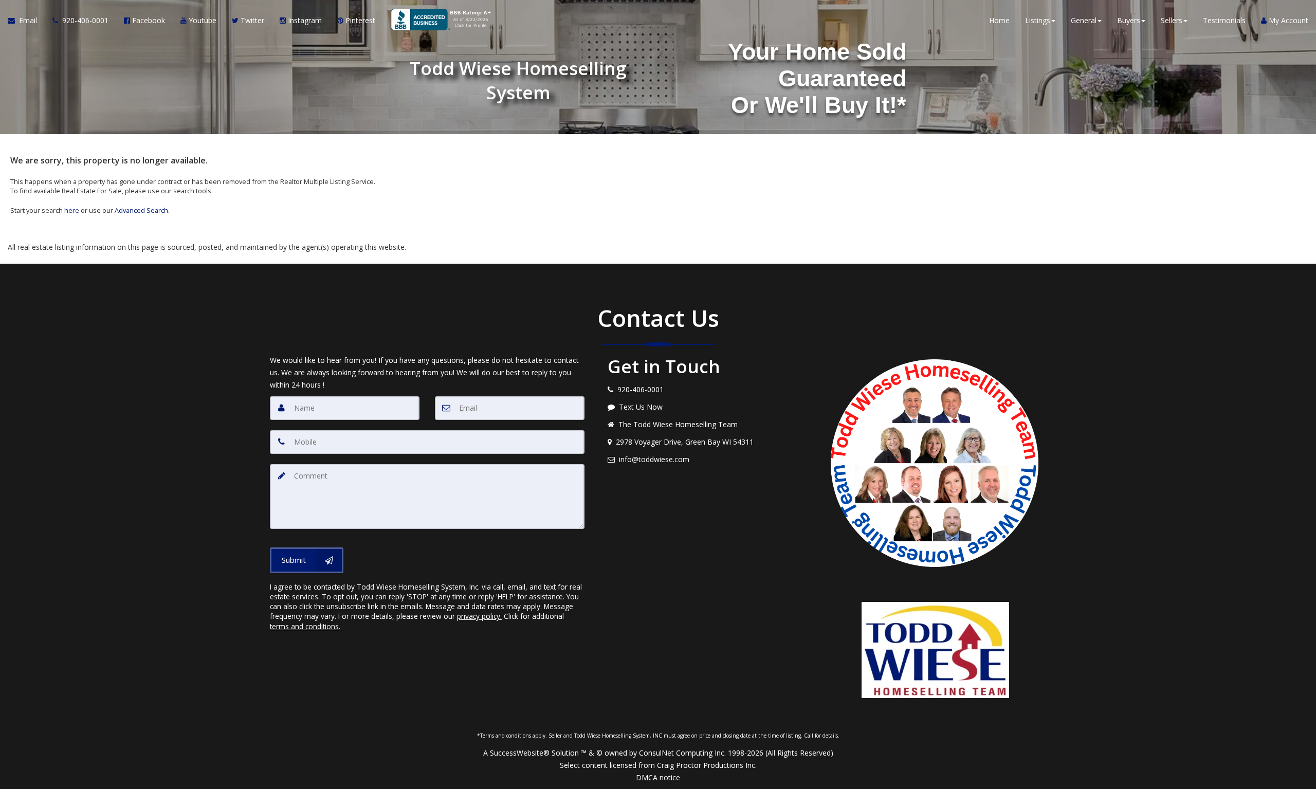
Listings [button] (1037, 20)
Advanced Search (141, 210)
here (71, 210)
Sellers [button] (1171, 20)
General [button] (1083, 20)
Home (999, 20)
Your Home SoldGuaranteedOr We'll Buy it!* (817, 78)
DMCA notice (658, 777)
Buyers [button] (1128, 20)
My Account (1287, 20)
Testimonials (1224, 20)
